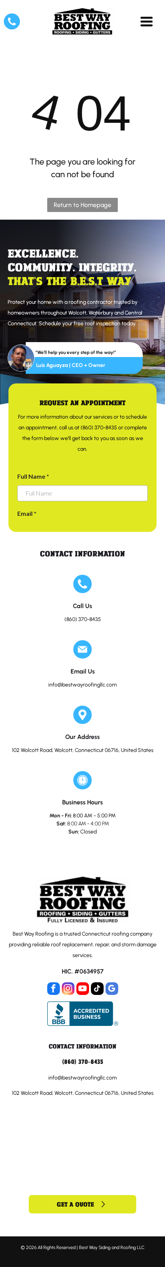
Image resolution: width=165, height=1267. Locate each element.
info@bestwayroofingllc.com (82, 685)
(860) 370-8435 (82, 619)
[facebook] (53, 989)
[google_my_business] (112, 989)
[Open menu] (146, 21)
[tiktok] (97, 989)
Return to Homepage (82, 205)
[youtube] (82, 989)
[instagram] (68, 989)
